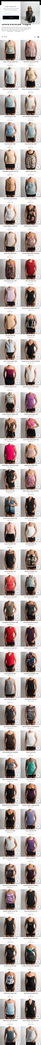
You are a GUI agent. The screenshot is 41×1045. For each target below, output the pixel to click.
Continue (11, 17)
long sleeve (17, 30)
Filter (5, 37)
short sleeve (10, 30)
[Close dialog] (38, 3)
